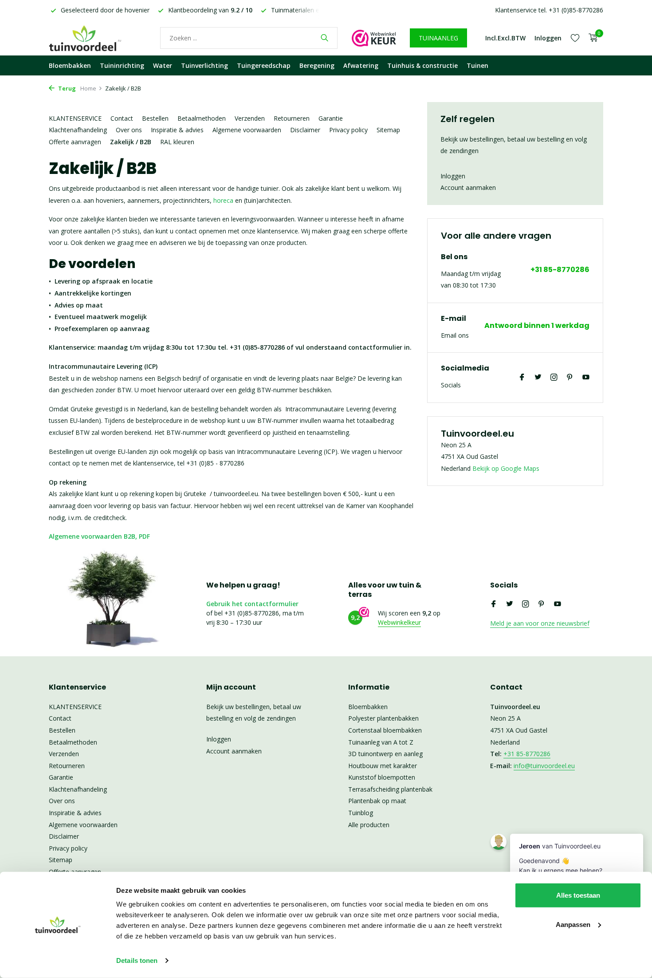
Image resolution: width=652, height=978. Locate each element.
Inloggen (452, 176)
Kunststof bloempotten (381, 777)
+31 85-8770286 (559, 270)
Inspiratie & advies (177, 130)
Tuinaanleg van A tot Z (380, 742)
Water (162, 65)
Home (88, 88)
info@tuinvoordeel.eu (544, 765)
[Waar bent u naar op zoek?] (324, 37)
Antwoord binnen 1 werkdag (536, 326)
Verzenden (250, 118)
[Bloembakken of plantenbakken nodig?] (97, 37)
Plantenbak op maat (377, 801)
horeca (223, 200)
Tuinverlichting (204, 65)
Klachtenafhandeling (78, 130)
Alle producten (368, 824)
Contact (121, 118)
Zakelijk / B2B (130, 142)
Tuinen (477, 65)
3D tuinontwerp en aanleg (385, 753)
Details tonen (136, 960)
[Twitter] (538, 377)
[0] (591, 37)
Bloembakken (70, 65)
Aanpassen (573, 924)
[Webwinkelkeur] (374, 37)
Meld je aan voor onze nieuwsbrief (539, 623)
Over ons (129, 130)
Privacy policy (348, 130)
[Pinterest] (569, 377)
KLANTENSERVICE (75, 118)
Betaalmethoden (201, 118)
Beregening (316, 65)
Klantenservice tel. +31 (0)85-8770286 (549, 10)
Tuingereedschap (264, 65)
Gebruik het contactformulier (252, 603)
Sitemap (388, 130)
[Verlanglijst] (575, 38)
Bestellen (155, 118)
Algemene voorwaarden (246, 130)
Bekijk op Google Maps (505, 468)
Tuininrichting (122, 65)
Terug (66, 88)
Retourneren (292, 118)
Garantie (330, 118)
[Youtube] (585, 377)
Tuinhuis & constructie (422, 65)
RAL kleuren (177, 142)
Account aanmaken (468, 187)
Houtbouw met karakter (382, 765)
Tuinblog (360, 812)
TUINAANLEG (438, 38)
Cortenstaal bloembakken (385, 730)
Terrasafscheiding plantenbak (390, 789)
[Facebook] (522, 377)
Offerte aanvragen (75, 142)
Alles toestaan (578, 895)
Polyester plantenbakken (383, 718)
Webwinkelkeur (399, 622)
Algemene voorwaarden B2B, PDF (99, 536)
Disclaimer (305, 130)
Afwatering (360, 65)
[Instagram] (554, 377)
